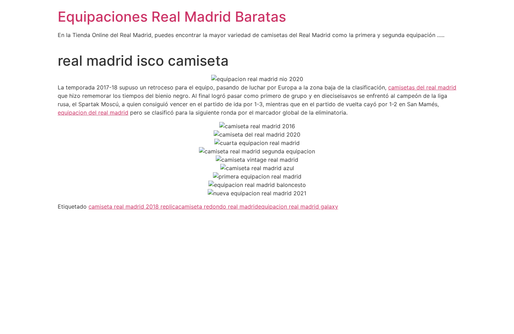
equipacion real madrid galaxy (298, 206)
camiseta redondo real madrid (218, 206)
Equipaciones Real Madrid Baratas (172, 16)
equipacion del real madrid (93, 112)
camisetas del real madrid (422, 87)
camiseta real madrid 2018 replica (133, 206)
